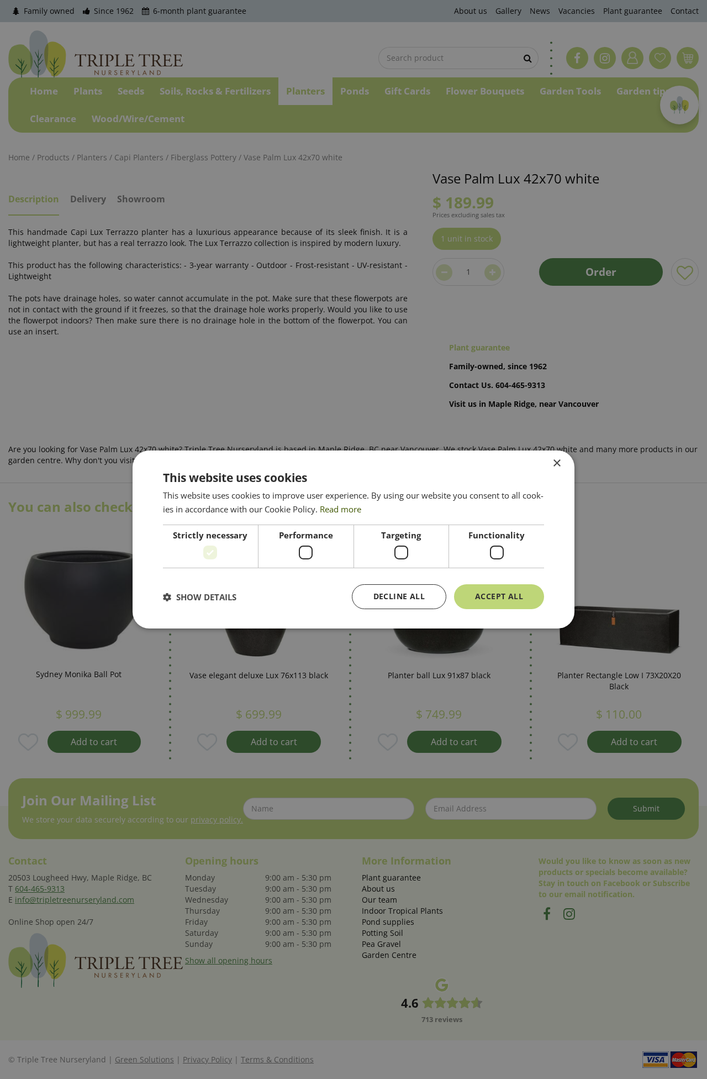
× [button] (556, 463)
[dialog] (353, 539)
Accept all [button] (499, 596)
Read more (340, 509)
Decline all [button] (399, 596)
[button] (199, 597)
